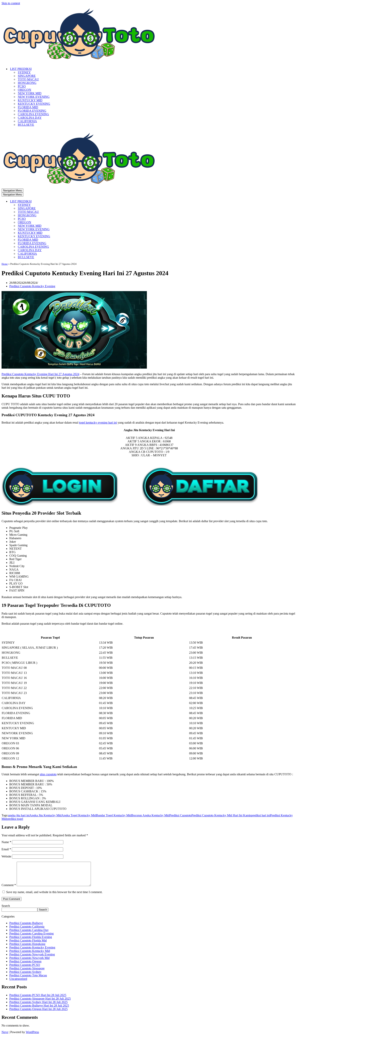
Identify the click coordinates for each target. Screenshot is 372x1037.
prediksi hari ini (260, 815)
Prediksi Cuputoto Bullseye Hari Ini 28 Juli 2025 (39, 1005)
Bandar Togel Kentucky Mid (113, 815)
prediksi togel (15, 818)
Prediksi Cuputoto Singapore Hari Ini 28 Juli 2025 (40, 998)
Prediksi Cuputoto (180, 815)
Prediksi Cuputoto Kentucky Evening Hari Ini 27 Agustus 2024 (40, 374)
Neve (5, 1032)
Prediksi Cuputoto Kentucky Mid (29, 951)
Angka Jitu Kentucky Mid (45, 815)
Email (6, 849)
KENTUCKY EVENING (34, 103)
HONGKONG (27, 82)
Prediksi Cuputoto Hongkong (27, 944)
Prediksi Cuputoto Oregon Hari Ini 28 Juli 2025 (38, 1009)
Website (6, 856)
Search (6, 905)
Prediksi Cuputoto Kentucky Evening (32, 286)
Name (6, 842)
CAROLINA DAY (30, 117)
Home (5, 263)
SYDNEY (24, 72)
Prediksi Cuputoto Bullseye (26, 923)
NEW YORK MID (29, 93)
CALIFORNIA (27, 121)
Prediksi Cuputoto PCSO (24, 964)
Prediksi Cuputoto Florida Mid (28, 940)
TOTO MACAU (28, 79)
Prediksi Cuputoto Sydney (25, 971)
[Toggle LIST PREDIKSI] (69, 201)
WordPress (32, 1032)
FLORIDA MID (28, 107)
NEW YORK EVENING (34, 96)
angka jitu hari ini (18, 815)
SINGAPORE (27, 75)
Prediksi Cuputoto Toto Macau (28, 975)
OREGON (24, 89)
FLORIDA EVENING (32, 110)
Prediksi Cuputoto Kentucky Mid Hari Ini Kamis (221, 815)
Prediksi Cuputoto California (26, 926)
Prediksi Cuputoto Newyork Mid (29, 958)
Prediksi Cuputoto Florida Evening (30, 937)
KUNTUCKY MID (30, 100)
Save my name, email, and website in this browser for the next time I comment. (54, 892)
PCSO (22, 86)
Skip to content (11, 3)
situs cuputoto (48, 774)
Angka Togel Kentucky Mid (78, 815)
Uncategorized (18, 978)
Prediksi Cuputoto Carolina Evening (31, 933)
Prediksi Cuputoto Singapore (27, 968)
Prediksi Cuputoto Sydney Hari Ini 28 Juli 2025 (38, 1002)
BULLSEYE (26, 124)
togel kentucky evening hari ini (98, 422)
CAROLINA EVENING (33, 114)
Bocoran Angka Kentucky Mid (150, 815)
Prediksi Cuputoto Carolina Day (29, 930)
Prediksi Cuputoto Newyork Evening (32, 954)
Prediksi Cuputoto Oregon (25, 961)
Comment (9, 885)
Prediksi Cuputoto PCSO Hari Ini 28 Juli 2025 (37, 995)
